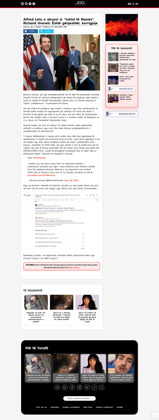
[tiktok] (94, 387)
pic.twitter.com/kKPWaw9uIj (41, 175)
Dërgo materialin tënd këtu (78, 398)
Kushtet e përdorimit (104, 407)
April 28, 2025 (71, 181)
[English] (137, 4)
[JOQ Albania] (81, 4)
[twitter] (64, 387)
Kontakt (120, 407)
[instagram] (79, 387)
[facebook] (72, 387)
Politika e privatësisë (71, 407)
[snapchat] (101, 387)
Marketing (55, 407)
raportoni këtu (74, 267)
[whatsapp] (87, 387)
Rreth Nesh (87, 407)
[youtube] (57, 387)
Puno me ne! (41, 407)
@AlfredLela (39, 158)
